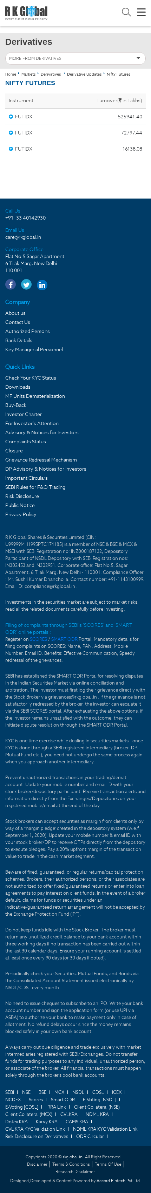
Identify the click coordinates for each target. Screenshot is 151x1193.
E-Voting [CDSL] (21, 1107)
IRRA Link (56, 1107)
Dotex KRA (16, 1122)
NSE (26, 1092)
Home (10, 74)
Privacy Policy (21, 514)
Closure (14, 451)
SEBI (9, 1092)
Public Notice (20, 505)
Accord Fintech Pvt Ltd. (119, 1180)
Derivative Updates (84, 74)
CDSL (98, 1092)
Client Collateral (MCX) (28, 1114)
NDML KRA (97, 1114)
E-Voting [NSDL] (99, 1100)
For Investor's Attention (32, 423)
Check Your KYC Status (30, 378)
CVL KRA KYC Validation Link (35, 1129)
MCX (59, 1092)
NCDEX (13, 1100)
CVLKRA (69, 1114)
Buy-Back (15, 405)
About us (15, 313)
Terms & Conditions (71, 1164)
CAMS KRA (77, 1122)
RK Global (26, 13)
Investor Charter (23, 414)
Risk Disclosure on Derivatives (36, 1136)
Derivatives (51, 74)
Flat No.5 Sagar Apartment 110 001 (34, 263)
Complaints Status (25, 441)
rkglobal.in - (74, 1156)
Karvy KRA (47, 1122)
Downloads (18, 387)
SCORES (39, 639)
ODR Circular (90, 1136)
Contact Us (17, 322)
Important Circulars (26, 478)
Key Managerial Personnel (34, 349)
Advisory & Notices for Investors (42, 432)
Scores (36, 1100)
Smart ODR (63, 1100)
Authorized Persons (27, 331)
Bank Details (18, 340)
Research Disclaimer (75, 1171)
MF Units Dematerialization (35, 396)
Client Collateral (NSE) (97, 1107)
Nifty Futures (118, 74)
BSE (42, 1092)
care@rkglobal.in (23, 237)
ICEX (117, 1092)
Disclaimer (37, 1164)
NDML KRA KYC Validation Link (105, 1129)
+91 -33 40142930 (25, 218)
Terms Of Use (108, 1164)
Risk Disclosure (22, 496)
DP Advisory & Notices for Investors (45, 469)
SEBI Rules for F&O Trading (35, 487)
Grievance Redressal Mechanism (41, 460)
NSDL (78, 1092)
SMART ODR (64, 639)
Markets (28, 74)
